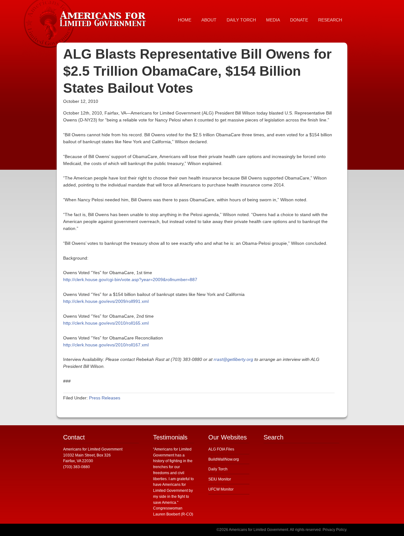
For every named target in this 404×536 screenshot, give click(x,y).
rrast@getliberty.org (233, 359)
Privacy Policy (334, 529)
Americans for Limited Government (104, 17)
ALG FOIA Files (221, 449)
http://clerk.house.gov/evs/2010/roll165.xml (106, 323)
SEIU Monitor (219, 479)
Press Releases (104, 397)
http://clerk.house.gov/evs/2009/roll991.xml (106, 301)
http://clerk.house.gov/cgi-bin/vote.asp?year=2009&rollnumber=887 (130, 279)
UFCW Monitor (221, 489)
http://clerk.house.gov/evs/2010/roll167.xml (106, 344)
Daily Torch (218, 469)
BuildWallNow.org (223, 459)
